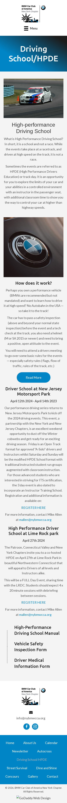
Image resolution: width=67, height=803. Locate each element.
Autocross (44, 751)
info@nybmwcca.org (30, 718)
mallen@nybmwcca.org (35, 520)
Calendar (51, 743)
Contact (52, 776)
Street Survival (17, 768)
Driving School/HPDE (32, 760)
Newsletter (20, 751)
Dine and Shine (46, 768)
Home (10, 743)
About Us (29, 743)
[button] (34, 377)
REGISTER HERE (33, 508)
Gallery (33, 776)
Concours (12, 776)
